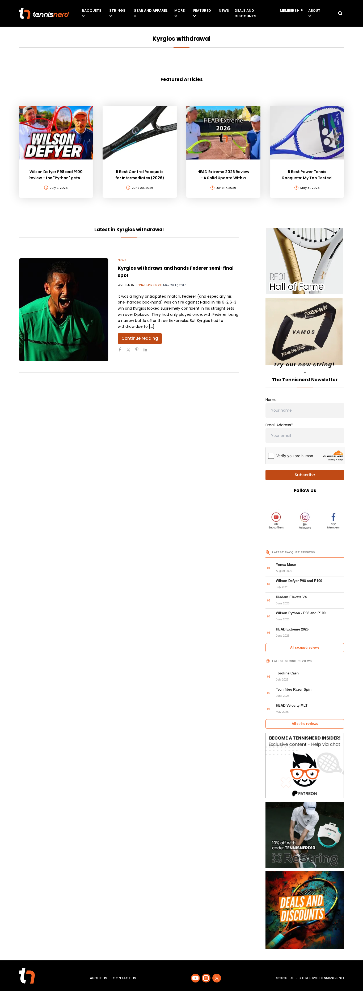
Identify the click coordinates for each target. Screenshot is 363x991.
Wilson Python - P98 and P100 (301, 613)
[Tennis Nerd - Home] (44, 13)
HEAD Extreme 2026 (292, 629)
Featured (202, 10)
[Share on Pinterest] (139, 351)
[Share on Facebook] (122, 351)
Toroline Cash (287, 673)
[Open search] (340, 13)
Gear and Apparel (150, 10)
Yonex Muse (286, 565)
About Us (98, 978)
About (314, 10)
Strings (117, 10)
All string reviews (305, 724)
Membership (291, 10)
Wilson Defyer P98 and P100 (299, 581)
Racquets (92, 10)
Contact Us (124, 978)
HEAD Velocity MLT (291, 705)
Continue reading (139, 338)
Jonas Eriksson (148, 285)
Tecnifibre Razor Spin (293, 689)
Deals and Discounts (245, 13)
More (179, 10)
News (224, 10)
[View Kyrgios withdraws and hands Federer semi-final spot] (63, 309)
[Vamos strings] (304, 334)
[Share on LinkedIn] (147, 351)
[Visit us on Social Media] (195, 978)
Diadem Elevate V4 (291, 597)
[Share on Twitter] (130, 351)
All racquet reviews (304, 647)
